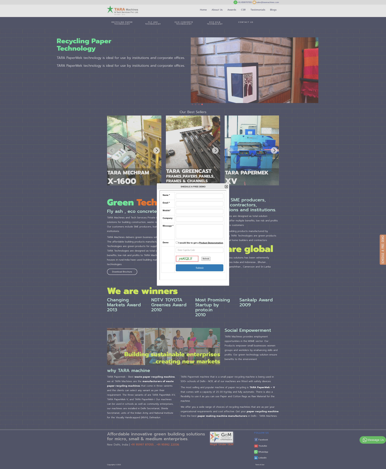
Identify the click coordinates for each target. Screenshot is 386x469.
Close (226, 186)
